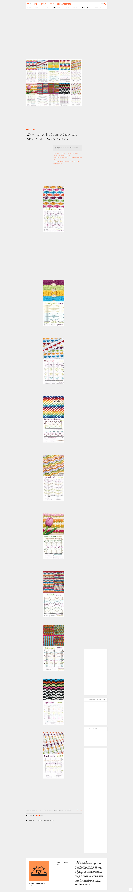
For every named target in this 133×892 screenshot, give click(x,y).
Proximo (79, 810)
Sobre (65, 864)
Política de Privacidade (58, 865)
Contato (66, 862)
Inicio (29, 7)
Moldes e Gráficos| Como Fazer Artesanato (52, 4)
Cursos (46, 7)
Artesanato (37, 7)
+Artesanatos (97, 7)
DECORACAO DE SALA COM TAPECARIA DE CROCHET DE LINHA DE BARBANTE (65, 154)
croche (33, 129)
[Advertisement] (66, 22)
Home (27, 129)
